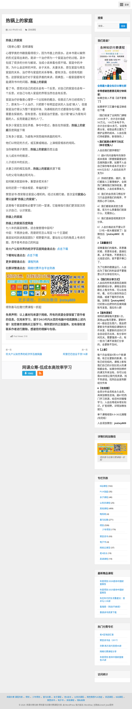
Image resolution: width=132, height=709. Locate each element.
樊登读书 (104, 536)
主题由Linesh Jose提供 (103, 705)
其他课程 (32, 29)
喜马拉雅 (104, 519)
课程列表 (33, 262)
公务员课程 (105, 502)
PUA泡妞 (104, 491)
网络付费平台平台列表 (41, 268)
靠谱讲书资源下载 (108, 612)
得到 (102, 525)
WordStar (88, 705)
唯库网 (103, 514)
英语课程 (104, 558)
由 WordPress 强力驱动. (73, 705)
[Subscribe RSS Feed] (40, 373)
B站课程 (103, 485)
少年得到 (106, 529)
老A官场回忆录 (107, 634)
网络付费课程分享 (108, 651)
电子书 (103, 541)
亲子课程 (104, 497)
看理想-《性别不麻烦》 (110, 606)
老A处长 (103, 553)
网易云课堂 (105, 547)
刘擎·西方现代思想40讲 (110, 645)
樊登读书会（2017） (109, 640)
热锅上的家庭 (19, 20)
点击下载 (62, 249)
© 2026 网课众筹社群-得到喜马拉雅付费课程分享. (40, 705)
